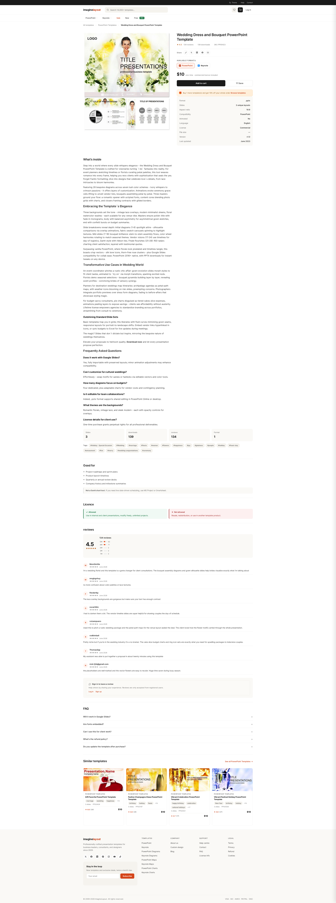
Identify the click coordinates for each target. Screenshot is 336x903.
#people (210, 445)
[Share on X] (191, 52)
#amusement (90, 451)
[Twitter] (85, 856)
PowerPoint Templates (107, 25)
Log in (248, 10)
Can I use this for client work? (97, 731)
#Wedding (120, 445)
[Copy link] (186, 52)
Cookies (231, 855)
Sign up (99, 691)
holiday (142, 803)
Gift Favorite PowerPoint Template (100, 797)
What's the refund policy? (95, 739)
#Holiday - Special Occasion (101, 445)
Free (139, 18)
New (127, 18)
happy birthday (178, 803)
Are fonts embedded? (93, 724)
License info (204, 855)
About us (174, 843)
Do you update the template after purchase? (104, 746)
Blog (172, 851)
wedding (100, 801)
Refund (231, 851)
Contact (250, 3)
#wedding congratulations (128, 451)
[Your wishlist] (234, 9)
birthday (132, 803)
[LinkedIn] (97, 856)
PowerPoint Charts (150, 868)
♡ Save (239, 83)
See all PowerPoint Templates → (239, 761)
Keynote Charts (148, 872)
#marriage (133, 445)
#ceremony (146, 451)
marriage (89, 801)
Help (242, 3)
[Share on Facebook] (202, 52)
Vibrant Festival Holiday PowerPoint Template (230, 798)
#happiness (178, 445)
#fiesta (144, 445)
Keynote (106, 18)
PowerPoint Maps (149, 860)
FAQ (201, 851)
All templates (88, 25)
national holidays (178, 807)
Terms (230, 843)
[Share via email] (208, 52)
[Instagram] (108, 856)
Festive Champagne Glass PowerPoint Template (145, 798)
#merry (110, 451)
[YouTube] (114, 856)
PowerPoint (90, 18)
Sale (118, 18)
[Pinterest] (103, 856)
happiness (110, 801)
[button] (126, 82)
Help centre (204, 843)
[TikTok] (120, 856)
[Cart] (240, 9)
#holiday (221, 445)
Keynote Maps (148, 864)
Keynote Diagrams (149, 855)
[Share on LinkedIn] (197, 52)
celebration (191, 803)
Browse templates (238, 93)
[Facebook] (91, 856)
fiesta (150, 803)
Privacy (231, 847)
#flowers (165, 445)
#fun (101, 451)
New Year (218, 803)
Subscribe (127, 876)
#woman (154, 445)
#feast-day (233, 445)
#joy (188, 445)
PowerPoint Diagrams (151, 851)
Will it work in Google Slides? (97, 716)
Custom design (176, 847)
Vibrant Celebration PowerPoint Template (185, 798)
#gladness (199, 445)
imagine (92, 9)
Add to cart (201, 83)
